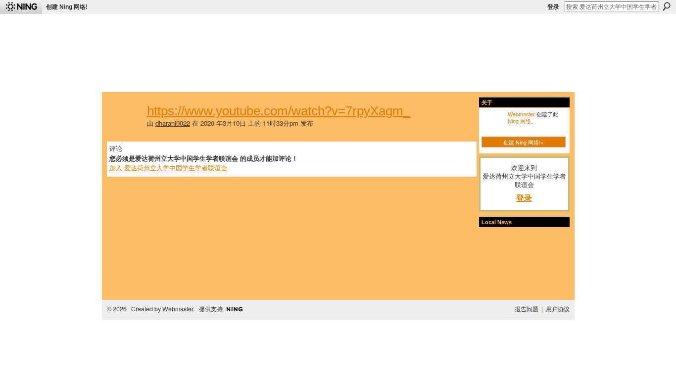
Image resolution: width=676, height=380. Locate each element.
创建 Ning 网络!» (523, 142)
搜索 (667, 6)
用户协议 (558, 308)
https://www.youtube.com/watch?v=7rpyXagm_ (278, 110)
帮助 (270, 79)
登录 (553, 6)
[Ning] (21, 7)
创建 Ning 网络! (67, 6)
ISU (290, 79)
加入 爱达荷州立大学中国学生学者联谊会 (168, 167)
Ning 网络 (519, 121)
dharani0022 (172, 123)
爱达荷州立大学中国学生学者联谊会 (240, 27)
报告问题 (526, 308)
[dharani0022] (125, 128)
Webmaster (521, 114)
